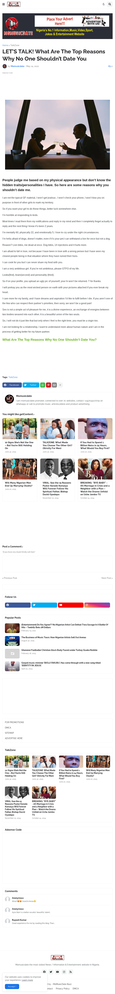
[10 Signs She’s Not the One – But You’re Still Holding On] (20, 428)
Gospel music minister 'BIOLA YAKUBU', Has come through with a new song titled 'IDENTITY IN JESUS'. (61, 664)
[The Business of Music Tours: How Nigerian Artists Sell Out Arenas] (12, 641)
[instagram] (97, 605)
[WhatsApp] (42, 385)
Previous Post (10, 578)
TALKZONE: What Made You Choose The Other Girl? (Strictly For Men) (57, 445)
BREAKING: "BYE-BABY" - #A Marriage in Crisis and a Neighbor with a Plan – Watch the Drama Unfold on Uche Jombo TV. (95, 488)
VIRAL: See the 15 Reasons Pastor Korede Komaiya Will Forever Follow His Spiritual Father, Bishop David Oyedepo (57, 488)
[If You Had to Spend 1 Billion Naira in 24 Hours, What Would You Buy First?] (95, 428)
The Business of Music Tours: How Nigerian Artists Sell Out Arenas (53, 637)
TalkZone (14, 45)
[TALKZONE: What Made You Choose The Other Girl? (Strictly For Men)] (57, 428)
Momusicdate (24, 396)
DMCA (8, 728)
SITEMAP (9, 733)
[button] (3, 4)
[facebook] (18, 605)
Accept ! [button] (12, 986)
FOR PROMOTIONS (14, 722)
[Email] (54, 385)
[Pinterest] (48, 385)
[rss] (70, 971)
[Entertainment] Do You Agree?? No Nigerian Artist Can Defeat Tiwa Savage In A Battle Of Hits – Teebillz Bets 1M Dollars (64, 626)
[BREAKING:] (95, 469)
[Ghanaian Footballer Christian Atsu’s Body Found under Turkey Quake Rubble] (12, 653)
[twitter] (44, 605)
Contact (49, 988)
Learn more (27, 980)
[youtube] (71, 605)
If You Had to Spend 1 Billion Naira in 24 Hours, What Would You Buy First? (95, 445)
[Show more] (60, 385)
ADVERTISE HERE (14, 738)
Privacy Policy (63, 988)
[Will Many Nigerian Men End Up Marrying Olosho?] (20, 469)
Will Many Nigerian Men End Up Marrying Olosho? (18, 484)
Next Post (106, 578)
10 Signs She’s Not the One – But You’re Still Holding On (19, 445)
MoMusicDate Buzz (62, 984)
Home (5, 45)
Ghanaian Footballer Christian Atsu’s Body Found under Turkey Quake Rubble (59, 650)
